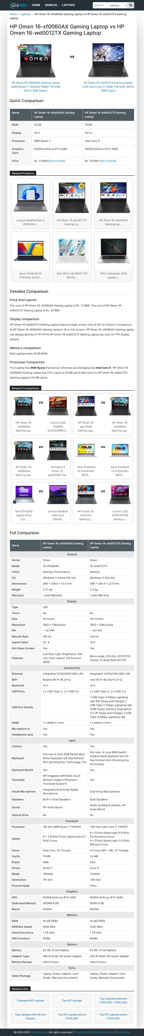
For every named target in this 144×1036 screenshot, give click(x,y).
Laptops (68, 5)
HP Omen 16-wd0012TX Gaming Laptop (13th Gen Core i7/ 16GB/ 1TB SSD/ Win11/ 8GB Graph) (108, 86)
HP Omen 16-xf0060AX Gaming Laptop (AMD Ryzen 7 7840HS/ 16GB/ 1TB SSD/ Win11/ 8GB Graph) (36, 86)
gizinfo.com (39, 1032)
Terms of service (104, 1032)
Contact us (123, 1032)
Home (36, 5)
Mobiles (51, 5)
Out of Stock (56, 161)
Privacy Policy (82, 1032)
